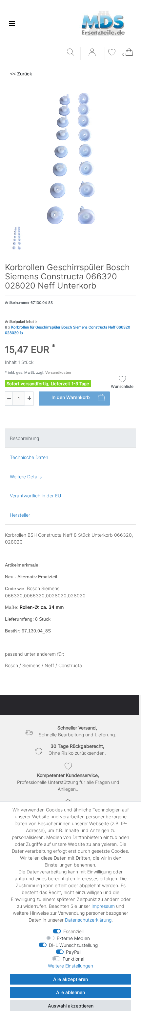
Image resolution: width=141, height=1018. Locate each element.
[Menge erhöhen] (29, 398)
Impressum (103, 906)
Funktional (73, 959)
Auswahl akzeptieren (70, 1005)
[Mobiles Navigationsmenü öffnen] (12, 23)
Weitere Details (26, 476)
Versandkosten (57, 372)
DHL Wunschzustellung (73, 945)
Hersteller (20, 515)
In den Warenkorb (70, 397)
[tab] (70, 438)
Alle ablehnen (70, 992)
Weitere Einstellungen (70, 965)
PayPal (73, 952)
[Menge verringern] (9, 398)
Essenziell (73, 931)
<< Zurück (21, 73)
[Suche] (72, 53)
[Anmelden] (93, 54)
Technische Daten (29, 457)
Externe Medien (73, 938)
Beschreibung (24, 438)
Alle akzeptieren (70, 979)
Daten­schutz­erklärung (88, 920)
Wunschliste (122, 386)
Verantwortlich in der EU (35, 495)
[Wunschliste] (111, 53)
